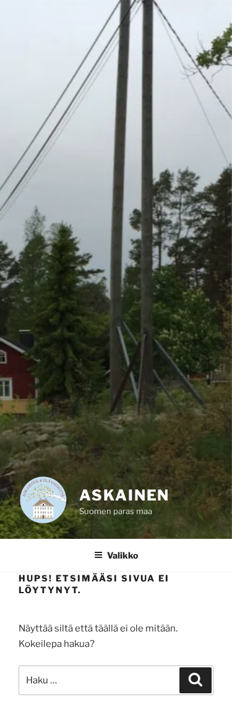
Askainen (124, 495)
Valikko (122, 555)
